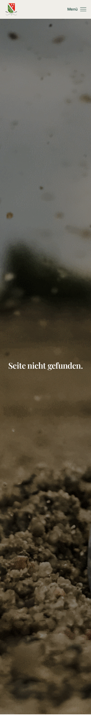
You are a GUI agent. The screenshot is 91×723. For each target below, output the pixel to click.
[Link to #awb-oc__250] (83, 9)
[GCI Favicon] (11, 5)
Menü (72, 9)
